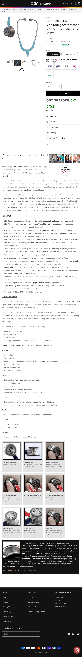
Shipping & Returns (8, 607)
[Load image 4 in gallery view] (32, 63)
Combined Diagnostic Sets (37, 612)
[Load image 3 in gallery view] (25, 63)
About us (5, 602)
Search (30, 597)
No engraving (53, 54)
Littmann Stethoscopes (36, 607)
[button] (2, 3)
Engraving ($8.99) (70, 54)
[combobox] (68, 3)
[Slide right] (38, 63)
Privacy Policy (6, 612)
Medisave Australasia (43, 652)
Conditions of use (8, 616)
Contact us (5, 597)
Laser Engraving (33, 602)
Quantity (49, 82)
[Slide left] (4, 63)
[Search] (72, 3)
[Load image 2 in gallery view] (17, 63)
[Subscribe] (37, 634)
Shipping (49, 41)
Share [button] (51, 144)
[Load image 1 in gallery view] (10, 63)
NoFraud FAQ (6, 621)
